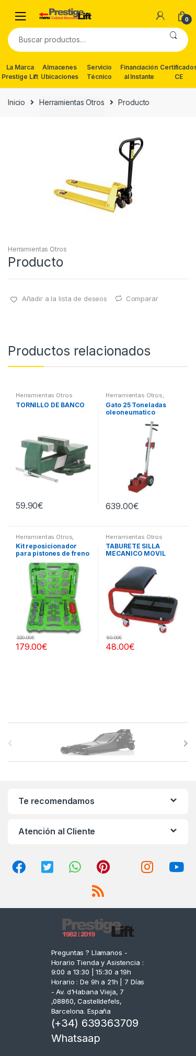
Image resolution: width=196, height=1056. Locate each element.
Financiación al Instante (138, 72)
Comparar (142, 298)
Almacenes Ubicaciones (59, 72)
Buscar (173, 40)
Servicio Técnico (99, 72)
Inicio (16, 102)
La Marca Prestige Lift (20, 72)
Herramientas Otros (71, 102)
